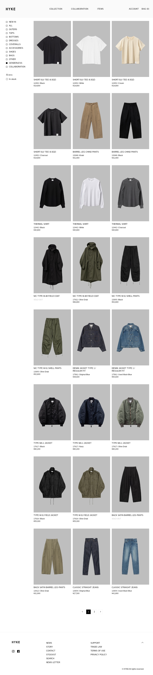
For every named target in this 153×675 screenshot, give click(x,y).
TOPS (11, 33)
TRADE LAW (96, 647)
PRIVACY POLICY (99, 654)
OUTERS (13, 29)
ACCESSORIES (16, 48)
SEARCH (50, 658)
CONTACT (50, 651)
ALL (10, 26)
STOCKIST (51, 654)
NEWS (49, 643)
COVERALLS (15, 44)
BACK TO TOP (142, 642)
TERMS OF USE (98, 651)
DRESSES (13, 40)
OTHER (12, 59)
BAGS (11, 55)
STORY (49, 647)
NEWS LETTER (53, 662)
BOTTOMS (14, 37)
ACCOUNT (134, 9)
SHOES (12, 52)
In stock (12, 79)
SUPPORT (95, 643)
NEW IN (12, 22)
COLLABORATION (17, 67)
